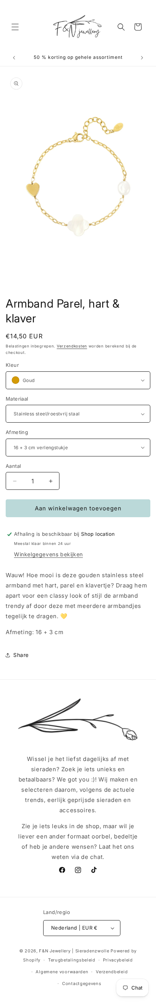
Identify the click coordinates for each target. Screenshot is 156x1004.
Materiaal (17, 399)
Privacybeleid (118, 960)
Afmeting (17, 432)
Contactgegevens (81, 983)
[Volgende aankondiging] (142, 57)
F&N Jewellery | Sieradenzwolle (74, 950)
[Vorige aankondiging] (14, 57)
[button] (15, 27)
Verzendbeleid (112, 971)
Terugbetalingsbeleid (71, 960)
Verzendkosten (72, 346)
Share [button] (21, 655)
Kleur (12, 365)
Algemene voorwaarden (62, 971)
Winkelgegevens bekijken (48, 554)
